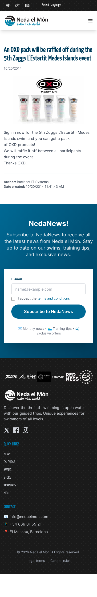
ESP (8, 5)
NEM (6, 493)
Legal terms (36, 561)
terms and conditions (53, 298)
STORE (7, 477)
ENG (27, 5)
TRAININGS (10, 485)
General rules (60, 561)
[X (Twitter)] (6, 430)
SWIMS (8, 469)
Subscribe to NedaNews (48, 311)
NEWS (7, 454)
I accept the (44, 298)
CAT (17, 5)
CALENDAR (9, 461)
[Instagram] (25, 430)
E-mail (16, 279)
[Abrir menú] (90, 21)
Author (9, 182)
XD (23, 163)
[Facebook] (16, 430)
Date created (14, 186)
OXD (13, 144)
